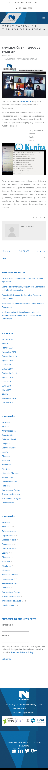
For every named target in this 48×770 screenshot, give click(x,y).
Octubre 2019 (7, 369)
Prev (8, 251)
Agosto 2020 (7, 360)
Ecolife (5, 452)
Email (5, 635)
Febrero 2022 (7, 339)
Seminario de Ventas (11, 490)
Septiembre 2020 (9, 356)
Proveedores (7, 477)
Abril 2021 (6, 344)
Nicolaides (6, 469)
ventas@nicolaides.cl (26, 712)
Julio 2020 (6, 365)
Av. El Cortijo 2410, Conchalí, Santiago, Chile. (24, 704)
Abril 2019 (6, 394)
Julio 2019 (6, 382)
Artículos (5, 427)
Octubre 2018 (7, 403)
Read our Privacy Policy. (22, 652)
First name (7, 625)
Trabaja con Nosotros (11, 494)
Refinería (6, 486)
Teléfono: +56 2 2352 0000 (24, 708)
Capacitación (10, 59)
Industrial (6, 460)
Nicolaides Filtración (10, 473)
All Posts (24, 251)
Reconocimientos (9, 482)
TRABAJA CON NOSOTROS (19, 742)
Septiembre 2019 (9, 373)
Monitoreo (6, 465)
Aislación (6, 422)
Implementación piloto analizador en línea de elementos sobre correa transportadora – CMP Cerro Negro (21, 315)
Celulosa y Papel (9, 439)
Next (40, 251)
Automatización (9, 431)
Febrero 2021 (7, 348)
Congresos (6, 444)
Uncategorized (8, 503)
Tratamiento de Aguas (27, 59)
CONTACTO (36, 742)
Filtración (6, 456)
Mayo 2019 (6, 390)
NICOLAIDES (26, 101)
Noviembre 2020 (9, 352)
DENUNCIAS (24, 746)
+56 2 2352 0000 (25, 8)
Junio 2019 (6, 386)
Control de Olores (9, 448)
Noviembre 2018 (9, 398)
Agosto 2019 (7, 377)
